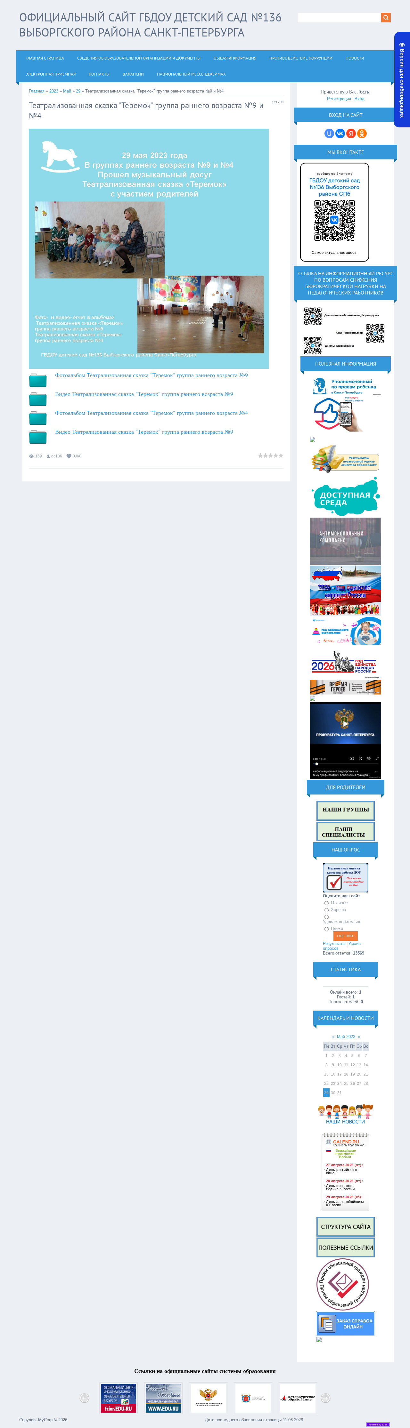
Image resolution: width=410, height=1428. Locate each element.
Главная (37, 91)
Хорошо (338, 909)
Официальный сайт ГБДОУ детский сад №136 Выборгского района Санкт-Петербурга (150, 25)
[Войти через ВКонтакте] (340, 133)
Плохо (337, 928)
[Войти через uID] (329, 133)
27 (359, 1083)
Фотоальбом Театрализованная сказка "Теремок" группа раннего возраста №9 (151, 375)
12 (352, 1065)
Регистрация (339, 98)
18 (346, 1074)
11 (346, 1065)
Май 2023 (346, 1036)
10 (339, 1065)
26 (352, 1083)
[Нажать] (334, 263)
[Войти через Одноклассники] (362, 133)
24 (339, 1083)
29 (78, 91)
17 (339, 1074)
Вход (360, 98)
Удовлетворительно (342, 921)
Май (67, 91)
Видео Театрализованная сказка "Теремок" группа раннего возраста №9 (144, 394)
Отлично (339, 902)
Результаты (334, 943)
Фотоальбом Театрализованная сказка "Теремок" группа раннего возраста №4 (151, 412)
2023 (53, 91)
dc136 (56, 456)
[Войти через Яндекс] (351, 133)
